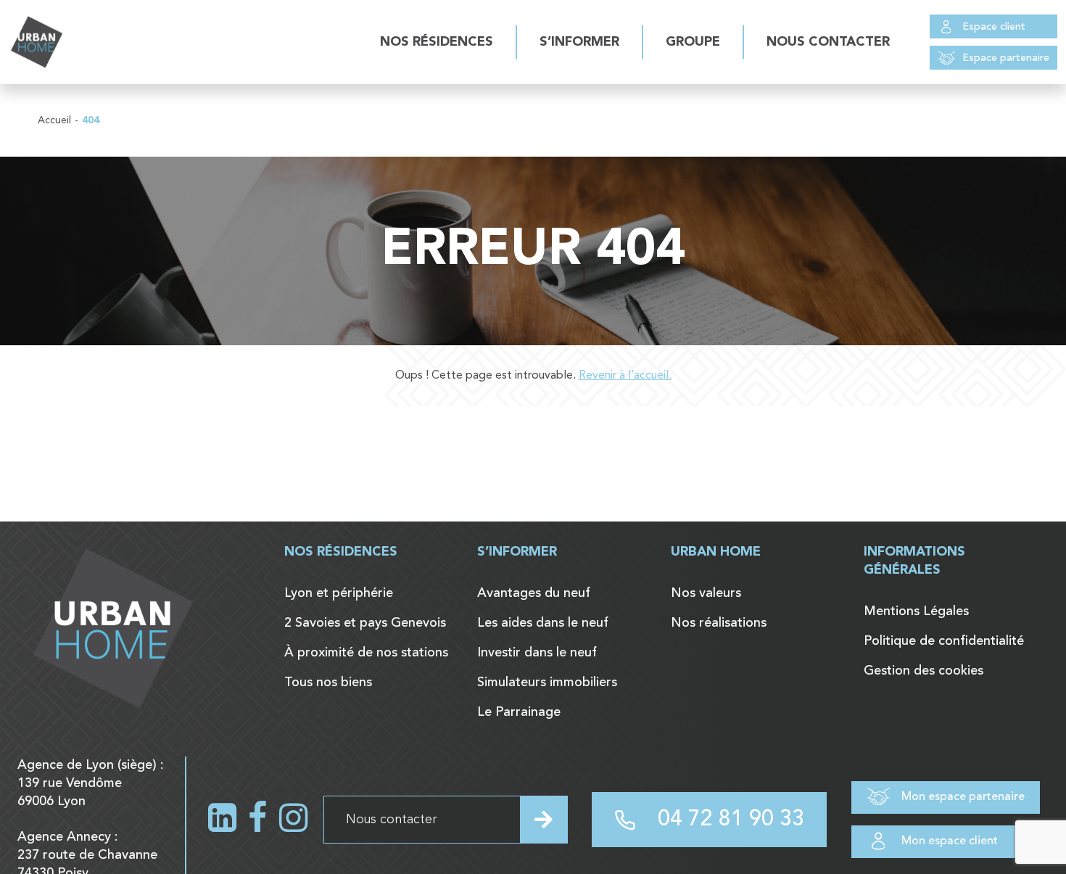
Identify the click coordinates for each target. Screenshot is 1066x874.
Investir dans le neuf (537, 652)
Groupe (693, 42)
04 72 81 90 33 (731, 819)
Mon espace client (949, 841)
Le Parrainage (519, 712)
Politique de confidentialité (944, 641)
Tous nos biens (328, 682)
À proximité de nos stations (366, 652)
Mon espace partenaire (963, 797)
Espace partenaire (1005, 58)
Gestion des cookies (923, 670)
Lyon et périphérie (338, 593)
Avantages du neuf (533, 593)
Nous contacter (828, 42)
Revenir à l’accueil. (625, 376)
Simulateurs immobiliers (547, 682)
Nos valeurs (706, 593)
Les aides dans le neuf (542, 623)
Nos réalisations (719, 623)
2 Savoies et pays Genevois (365, 623)
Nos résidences (436, 42)
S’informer (579, 42)
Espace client (993, 27)
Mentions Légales (916, 611)
